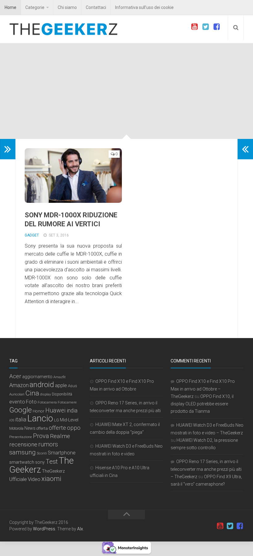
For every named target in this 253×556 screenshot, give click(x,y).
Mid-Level (69, 420)
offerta (42, 428)
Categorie (34, 7)
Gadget (32, 235)
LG (56, 420)
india (72, 411)
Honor (38, 410)
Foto (31, 402)
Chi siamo (67, 7)
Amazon (19, 385)
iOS (11, 420)
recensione (23, 444)
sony (40, 462)
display (45, 394)
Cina (32, 393)
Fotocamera (47, 402)
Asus (72, 385)
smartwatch (21, 462)
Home (10, 7)
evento (17, 402)
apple (61, 385)
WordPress (44, 528)
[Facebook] (216, 27)
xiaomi (51, 479)
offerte (57, 427)
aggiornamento (37, 376)
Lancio (40, 418)
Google (20, 410)
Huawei (55, 410)
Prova (41, 436)
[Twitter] (205, 27)
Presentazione (20, 437)
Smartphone (62, 453)
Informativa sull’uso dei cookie (144, 7)
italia (20, 419)
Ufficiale (18, 479)
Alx (80, 528)
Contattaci (96, 7)
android (42, 384)
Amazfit (59, 377)
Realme (60, 436)
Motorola (16, 428)
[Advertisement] (126, 92)
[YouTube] (194, 27)
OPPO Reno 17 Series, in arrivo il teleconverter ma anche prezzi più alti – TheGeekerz (206, 469)
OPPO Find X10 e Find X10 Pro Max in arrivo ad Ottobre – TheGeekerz (203, 389)
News (29, 428)
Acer (15, 376)
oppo (74, 427)
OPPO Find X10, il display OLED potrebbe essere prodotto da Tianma (202, 404)
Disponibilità (62, 394)
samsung (22, 452)
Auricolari (16, 394)
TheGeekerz (53, 471)
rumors (48, 444)
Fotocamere (67, 402)
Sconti (42, 453)
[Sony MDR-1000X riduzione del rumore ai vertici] (73, 175)
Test (52, 461)
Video (34, 479)
